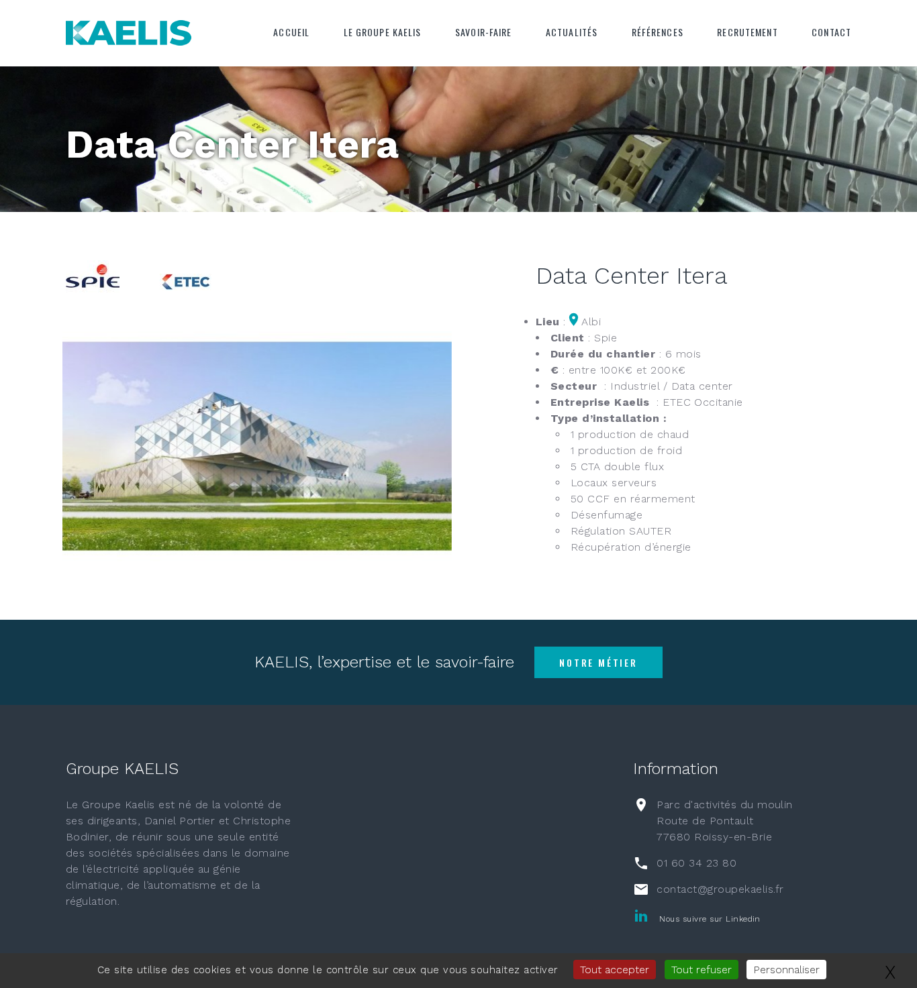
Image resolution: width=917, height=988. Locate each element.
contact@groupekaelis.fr (720, 889)
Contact (831, 32)
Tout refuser (701, 969)
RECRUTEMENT (747, 32)
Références (657, 32)
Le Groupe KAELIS (383, 32)
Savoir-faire (483, 32)
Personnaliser (786, 969)
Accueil (291, 32)
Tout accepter (614, 969)
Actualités (571, 32)
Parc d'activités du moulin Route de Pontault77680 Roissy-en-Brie (724, 820)
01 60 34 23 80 (696, 863)
